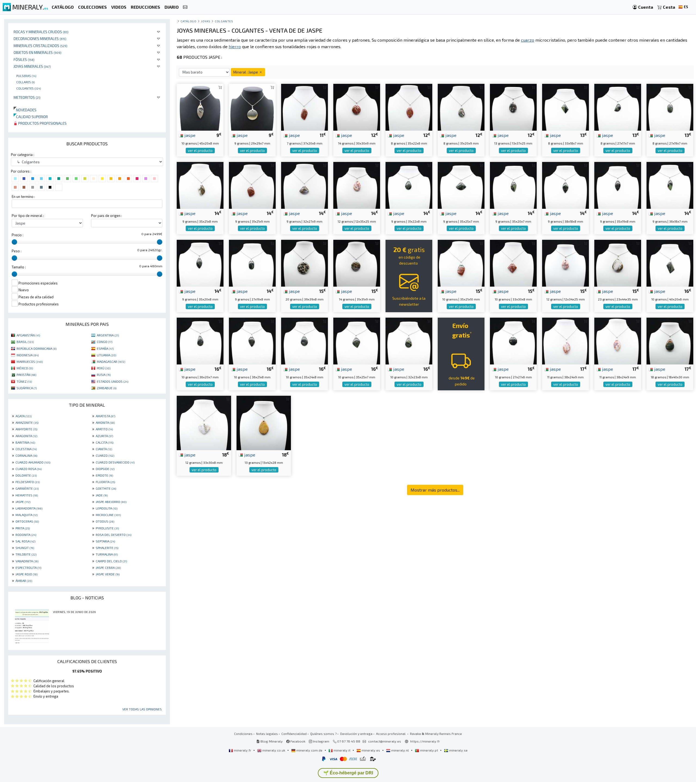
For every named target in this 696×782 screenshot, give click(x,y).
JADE (102, 495)
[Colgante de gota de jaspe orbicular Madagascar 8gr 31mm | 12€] (461, 106)
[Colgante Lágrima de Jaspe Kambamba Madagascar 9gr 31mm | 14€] (409, 184)
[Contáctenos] (185, 7)
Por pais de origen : (106, 215)
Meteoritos (27, 97)
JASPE (22, 502)
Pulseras (26, 76)
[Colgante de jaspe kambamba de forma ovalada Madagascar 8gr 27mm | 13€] (670, 106)
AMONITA (105, 422)
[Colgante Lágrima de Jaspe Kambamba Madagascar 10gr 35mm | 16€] (304, 340)
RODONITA (25, 534)
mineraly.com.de (309, 750)
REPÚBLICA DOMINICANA (37, 348)
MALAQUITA (26, 515)
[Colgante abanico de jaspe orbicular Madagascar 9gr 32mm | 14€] (304, 184)
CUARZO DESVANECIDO (115, 462)
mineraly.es (371, 750)
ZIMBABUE (106, 388)
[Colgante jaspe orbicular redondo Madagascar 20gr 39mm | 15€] (304, 262)
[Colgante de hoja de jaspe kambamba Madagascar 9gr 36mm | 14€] (670, 184)
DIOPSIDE (105, 469)
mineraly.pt (429, 750)
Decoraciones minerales (40, 38)
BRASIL (25, 342)
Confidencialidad (294, 733)
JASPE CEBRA (108, 567)
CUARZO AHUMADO (32, 462)
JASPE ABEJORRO (111, 502)
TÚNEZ (24, 381)
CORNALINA (26, 455)
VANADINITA (26, 561)
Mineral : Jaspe (246, 72)
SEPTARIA (105, 541)
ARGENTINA (108, 335)
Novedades (25, 110)
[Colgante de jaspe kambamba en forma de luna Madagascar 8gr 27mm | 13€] (617, 106)
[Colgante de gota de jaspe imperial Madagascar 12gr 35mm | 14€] (356, 184)
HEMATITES (26, 495)
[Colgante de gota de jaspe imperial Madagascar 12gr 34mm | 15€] (565, 262)
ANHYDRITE (26, 429)
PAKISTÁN (26, 374)
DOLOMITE (26, 475)
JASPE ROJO (26, 574)
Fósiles (24, 59)
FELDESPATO (27, 482)
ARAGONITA (26, 436)
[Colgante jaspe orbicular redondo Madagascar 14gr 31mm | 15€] (356, 262)
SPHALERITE (107, 548)
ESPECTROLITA (28, 567)
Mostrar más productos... (435, 489)
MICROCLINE (108, 515)
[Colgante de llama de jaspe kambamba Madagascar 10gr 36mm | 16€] (252, 340)
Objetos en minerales (37, 52)
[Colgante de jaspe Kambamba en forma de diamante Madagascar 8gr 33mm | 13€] (565, 106)
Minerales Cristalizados (40, 45)
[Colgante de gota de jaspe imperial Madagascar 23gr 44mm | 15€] (617, 262)
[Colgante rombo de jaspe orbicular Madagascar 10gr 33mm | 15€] (513, 262)
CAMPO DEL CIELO (111, 561)
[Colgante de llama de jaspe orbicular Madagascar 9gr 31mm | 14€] (252, 184)
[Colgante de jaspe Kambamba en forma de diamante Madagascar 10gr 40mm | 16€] (670, 262)
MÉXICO (25, 368)
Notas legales (267, 733)
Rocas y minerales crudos (41, 31)
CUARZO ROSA (28, 469)
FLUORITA (105, 482)
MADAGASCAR (111, 361)
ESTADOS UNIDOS (112, 381)
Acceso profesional (391, 733)
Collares (25, 82)
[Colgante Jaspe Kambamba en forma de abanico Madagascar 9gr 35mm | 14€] (461, 184)
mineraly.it (342, 750)
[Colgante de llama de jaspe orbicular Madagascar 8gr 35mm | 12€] (409, 106)
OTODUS (105, 521)
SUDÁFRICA (27, 388)
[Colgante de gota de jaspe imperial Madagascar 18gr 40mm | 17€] (670, 340)
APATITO (104, 429)
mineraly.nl (400, 750)
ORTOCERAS (27, 521)
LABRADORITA (28, 508)
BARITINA (25, 442)
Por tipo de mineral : (28, 215)
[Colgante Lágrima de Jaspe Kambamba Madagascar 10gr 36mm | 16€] (200, 340)
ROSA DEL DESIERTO (113, 534)
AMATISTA (105, 416)
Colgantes (28, 88)
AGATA (23, 416)
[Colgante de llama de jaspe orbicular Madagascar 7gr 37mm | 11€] (304, 106)
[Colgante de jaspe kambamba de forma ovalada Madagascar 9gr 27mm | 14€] (252, 262)
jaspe (189, 135)
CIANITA (104, 449)
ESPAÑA (105, 348)
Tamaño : (19, 267)
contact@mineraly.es (384, 741)
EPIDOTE (104, 475)
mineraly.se (458, 750)
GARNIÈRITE (27, 488)
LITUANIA (106, 355)
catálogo (188, 21)
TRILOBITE (25, 554)
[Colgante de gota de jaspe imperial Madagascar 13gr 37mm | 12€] (513, 106)
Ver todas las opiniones (142, 709)
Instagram (320, 741)
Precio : (17, 235)
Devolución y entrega (356, 733)
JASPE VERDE (108, 574)
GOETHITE (106, 488)
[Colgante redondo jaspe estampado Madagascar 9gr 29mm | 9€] (252, 106)
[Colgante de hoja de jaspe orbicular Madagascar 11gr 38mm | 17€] (565, 340)
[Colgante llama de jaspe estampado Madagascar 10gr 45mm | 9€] (200, 106)
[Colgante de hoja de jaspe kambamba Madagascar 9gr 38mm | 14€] (565, 184)
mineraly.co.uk (274, 750)
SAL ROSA (25, 541)
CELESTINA (26, 449)
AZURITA (104, 436)
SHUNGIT (24, 548)
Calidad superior (31, 116)
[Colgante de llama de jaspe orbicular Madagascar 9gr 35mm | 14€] (200, 184)
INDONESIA (28, 355)
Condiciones (243, 733)
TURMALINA (107, 554)
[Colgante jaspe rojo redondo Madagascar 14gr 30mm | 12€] (356, 106)
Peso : (16, 251)
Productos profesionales (42, 123)
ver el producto (200, 150)
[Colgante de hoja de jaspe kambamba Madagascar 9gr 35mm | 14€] (513, 184)
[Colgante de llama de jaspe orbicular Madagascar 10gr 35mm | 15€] (461, 262)
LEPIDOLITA (106, 508)
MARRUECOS (30, 361)
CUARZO (105, 455)
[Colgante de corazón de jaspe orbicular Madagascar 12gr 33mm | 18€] (204, 422)
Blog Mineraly (271, 741)
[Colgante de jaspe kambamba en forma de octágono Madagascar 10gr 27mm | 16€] (513, 340)
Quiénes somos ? (323, 733)
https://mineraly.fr (425, 741)
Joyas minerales (32, 66)
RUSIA (104, 374)
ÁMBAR (23, 580)
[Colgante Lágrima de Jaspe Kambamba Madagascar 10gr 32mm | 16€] (409, 340)
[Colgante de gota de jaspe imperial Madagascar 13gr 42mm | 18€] (264, 422)
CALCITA (104, 442)
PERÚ (103, 368)
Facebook (297, 741)
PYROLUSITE (107, 528)
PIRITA (22, 528)
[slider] (14, 242)
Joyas (205, 21)
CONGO (104, 342)
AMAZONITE (26, 422)
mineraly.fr (242, 750)
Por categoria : (22, 154)
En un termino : (23, 196)
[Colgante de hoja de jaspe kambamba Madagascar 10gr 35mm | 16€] (356, 340)
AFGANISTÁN (28, 335)
